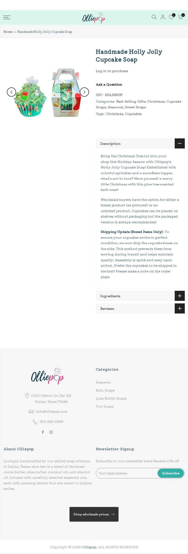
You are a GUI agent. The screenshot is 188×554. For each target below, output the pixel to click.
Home (7, 32)
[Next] (84, 92)
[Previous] (11, 92)
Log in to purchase (112, 70)
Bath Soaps (105, 390)
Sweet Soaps (135, 107)
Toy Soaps (105, 406)
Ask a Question (109, 84)
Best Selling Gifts (131, 101)
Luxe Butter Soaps (111, 398)
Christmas (156, 101)
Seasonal (115, 107)
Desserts (103, 382)
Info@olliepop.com (51, 411)
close (10, 5)
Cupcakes (133, 113)
